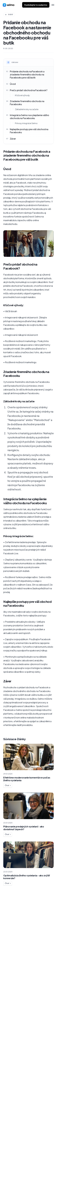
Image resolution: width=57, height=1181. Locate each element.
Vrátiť (10, 14)
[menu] (52, 5)
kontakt (10, 927)
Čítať (7, 785)
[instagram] (15, 1171)
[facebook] (4, 1171)
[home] (8, 4)
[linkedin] (9, 1171)
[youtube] (20, 1171)
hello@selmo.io (11, 1158)
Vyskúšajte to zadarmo (35, 5)
